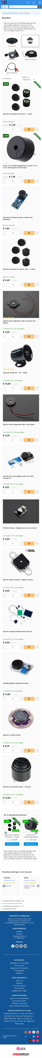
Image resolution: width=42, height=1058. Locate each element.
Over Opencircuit (19, 978)
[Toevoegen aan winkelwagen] (29, 129)
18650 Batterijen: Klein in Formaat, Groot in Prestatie (19, 1018)
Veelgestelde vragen (19, 991)
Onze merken (19, 988)
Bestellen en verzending (19, 963)
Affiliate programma (19, 1003)
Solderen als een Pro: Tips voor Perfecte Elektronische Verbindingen (19, 1013)
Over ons (19, 981)
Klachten (19, 973)
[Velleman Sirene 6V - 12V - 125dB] (21, 356)
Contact (19, 934)
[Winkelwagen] (38, 2)
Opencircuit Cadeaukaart (19, 998)
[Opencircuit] (21, 1054)
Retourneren (19, 965)
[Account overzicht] (32, 2)
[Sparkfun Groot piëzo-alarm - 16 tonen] (21, 770)
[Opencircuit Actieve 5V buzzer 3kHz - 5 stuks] (21, 252)
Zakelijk (19, 931)
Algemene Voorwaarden (19, 968)
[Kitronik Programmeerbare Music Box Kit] (21, 615)
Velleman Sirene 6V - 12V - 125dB (10, 880)
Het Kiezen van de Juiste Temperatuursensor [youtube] (19, 1016)
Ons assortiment (19, 986)
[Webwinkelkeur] (21, 1049)
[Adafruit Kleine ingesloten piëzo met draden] (21, 408)
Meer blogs (19, 1023)
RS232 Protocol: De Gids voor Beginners (19, 1021)
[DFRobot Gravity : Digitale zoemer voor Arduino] (21, 511)
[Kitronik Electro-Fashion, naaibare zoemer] (21, 563)
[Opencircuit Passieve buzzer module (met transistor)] (21, 201)
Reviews (19, 983)
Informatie (19, 960)
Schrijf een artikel (19, 1001)
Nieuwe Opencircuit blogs (19, 1010)
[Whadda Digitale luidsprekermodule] (21, 666)
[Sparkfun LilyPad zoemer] (21, 718)
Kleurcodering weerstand (19, 1006)
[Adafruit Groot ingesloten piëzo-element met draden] (21, 304)
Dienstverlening (19, 995)
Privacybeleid (19, 970)
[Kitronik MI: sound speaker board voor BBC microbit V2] (21, 459)
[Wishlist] (26, 2)
